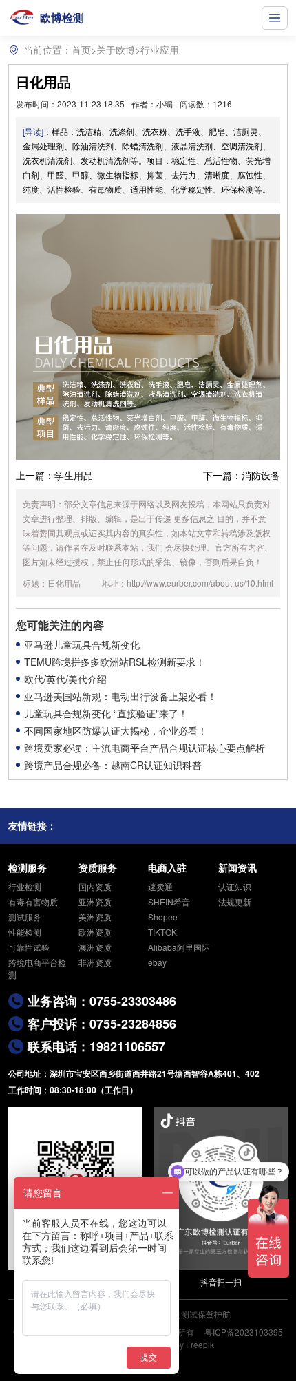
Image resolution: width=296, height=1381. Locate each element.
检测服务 (27, 867)
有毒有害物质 (33, 901)
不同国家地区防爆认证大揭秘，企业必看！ (115, 730)
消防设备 (261, 475)
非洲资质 (95, 962)
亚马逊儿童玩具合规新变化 (82, 644)
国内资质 (95, 886)
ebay (157, 962)
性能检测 (24, 932)
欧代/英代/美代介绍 (65, 679)
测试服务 (24, 917)
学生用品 (73, 475)
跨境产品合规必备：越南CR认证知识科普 (113, 765)
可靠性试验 (29, 947)
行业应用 (159, 49)
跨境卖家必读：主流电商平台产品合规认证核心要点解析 (144, 748)
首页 (81, 49)
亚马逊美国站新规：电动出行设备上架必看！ (120, 696)
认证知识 (234, 886)
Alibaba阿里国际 (179, 947)
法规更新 (234, 901)
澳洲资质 (95, 947)
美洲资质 (95, 917)
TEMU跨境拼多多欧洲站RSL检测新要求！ (114, 661)
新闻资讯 (237, 867)
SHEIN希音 (169, 901)
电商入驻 (167, 867)
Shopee (163, 917)
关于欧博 (115, 49)
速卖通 (160, 886)
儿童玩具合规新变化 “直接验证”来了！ (106, 713)
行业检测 (24, 886)
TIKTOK (162, 932)
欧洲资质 (95, 932)
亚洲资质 (95, 901)
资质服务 (97, 867)
